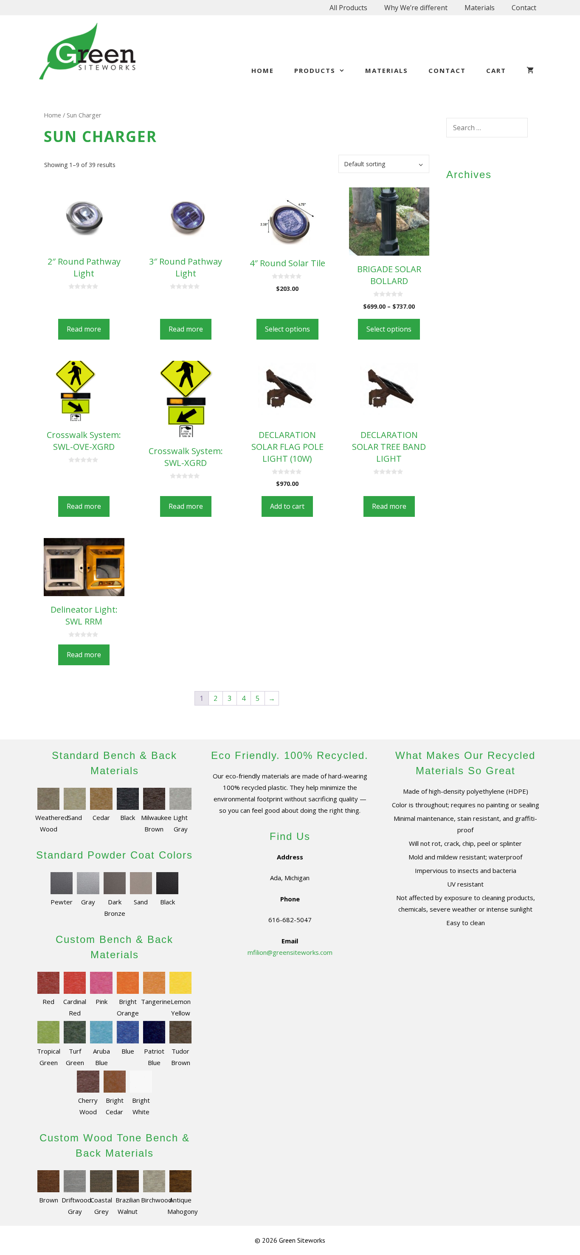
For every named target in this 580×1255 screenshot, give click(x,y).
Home (262, 70)
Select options (287, 329)
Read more (84, 329)
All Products (348, 7)
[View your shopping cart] (530, 70)
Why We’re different (416, 7)
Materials (480, 7)
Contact (524, 7)
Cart (496, 70)
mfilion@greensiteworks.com (290, 952)
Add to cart (287, 506)
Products (314, 70)
